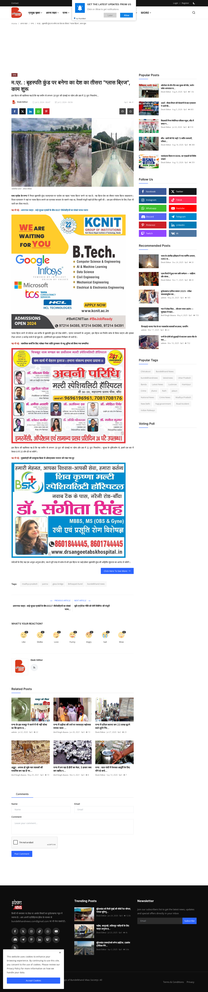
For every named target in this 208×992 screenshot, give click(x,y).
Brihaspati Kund (75, 583)
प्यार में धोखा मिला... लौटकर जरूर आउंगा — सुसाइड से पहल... (177, 310)
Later (110, 15)
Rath (164, 391)
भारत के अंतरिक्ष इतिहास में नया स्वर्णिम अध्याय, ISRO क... (178, 257)
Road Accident (182, 403)
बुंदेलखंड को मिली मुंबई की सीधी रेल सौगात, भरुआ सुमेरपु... (113, 910)
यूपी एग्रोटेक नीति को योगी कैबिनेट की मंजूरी (92, 605)
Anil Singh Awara (60, 732)
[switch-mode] (194, 3)
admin (14, 732)
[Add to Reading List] (130, 111)
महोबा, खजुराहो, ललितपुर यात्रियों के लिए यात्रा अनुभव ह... (112, 927)
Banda (144, 384)
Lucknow (172, 384)
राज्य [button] (65, 12)
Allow (126, 15)
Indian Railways (148, 410)
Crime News (164, 397)
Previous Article (62, 600)
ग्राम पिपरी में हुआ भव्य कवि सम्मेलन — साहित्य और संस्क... (178, 275)
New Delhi (145, 403)
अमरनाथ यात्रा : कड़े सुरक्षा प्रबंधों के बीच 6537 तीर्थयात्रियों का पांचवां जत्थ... (42, 607)
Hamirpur (186, 384)
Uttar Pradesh (184, 378)
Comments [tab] (22, 794)
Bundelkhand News (165, 371)
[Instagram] (31, 931)
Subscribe (189, 920)
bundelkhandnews (149, 378)
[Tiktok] (39, 931)
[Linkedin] (39, 939)
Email (77, 803)
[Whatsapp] (47, 931)
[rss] (14, 947)
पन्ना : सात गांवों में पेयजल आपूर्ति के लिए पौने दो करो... (112, 769)
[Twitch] (47, 939)
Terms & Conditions (173, 981)
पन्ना (32, 23)
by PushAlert (81, 18)
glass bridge (58, 583)
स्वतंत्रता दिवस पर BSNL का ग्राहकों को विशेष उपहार (178, 157)
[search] (194, 12)
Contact (15, 3)
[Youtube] (56, 931)
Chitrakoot (146, 371)
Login (175, 3)
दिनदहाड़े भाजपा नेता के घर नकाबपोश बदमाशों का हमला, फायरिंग (164, 326)
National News (147, 397)
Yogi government (163, 403)
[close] (60, 952)
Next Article (80, 600)
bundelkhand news (96, 583)
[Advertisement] (104, 50)
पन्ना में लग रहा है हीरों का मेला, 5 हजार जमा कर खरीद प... (72, 769)
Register (185, 3)
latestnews (168, 378)
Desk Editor (37, 659)
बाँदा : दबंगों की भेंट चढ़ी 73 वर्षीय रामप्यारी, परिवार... (176, 140)
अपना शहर (24, 23)
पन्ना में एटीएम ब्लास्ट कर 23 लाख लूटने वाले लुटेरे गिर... (112, 726)
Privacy (190, 981)
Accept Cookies (33, 980)
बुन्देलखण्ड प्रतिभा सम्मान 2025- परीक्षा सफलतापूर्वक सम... (176, 292)
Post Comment (21, 853)
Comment (16, 816)
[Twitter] (23, 931)
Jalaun (174, 391)
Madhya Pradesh (183, 397)
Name (14, 803)
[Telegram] (23, 939)
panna (45, 583)
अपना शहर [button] (51, 12)
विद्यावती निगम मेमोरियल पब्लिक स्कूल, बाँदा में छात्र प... (177, 122)
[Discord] (14, 939)
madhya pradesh (29, 583)
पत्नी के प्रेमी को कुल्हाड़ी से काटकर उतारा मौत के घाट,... (179, 338)
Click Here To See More (115, 571)
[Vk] (56, 939)
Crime (143, 391)
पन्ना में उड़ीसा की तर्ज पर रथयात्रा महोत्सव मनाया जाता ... (72, 726)
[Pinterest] (31, 939)
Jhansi (154, 391)
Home (14, 23)
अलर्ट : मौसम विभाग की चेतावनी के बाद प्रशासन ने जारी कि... (178, 104)
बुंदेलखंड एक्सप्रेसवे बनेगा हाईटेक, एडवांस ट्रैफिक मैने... (113, 944)
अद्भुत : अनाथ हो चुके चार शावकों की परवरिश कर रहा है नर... (27, 769)
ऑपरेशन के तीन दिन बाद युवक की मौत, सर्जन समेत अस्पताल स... (177, 87)
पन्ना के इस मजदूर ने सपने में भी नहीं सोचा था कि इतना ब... (29, 726)
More (145, 12)
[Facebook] (14, 931)
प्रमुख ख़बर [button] (34, 12)
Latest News (157, 384)
